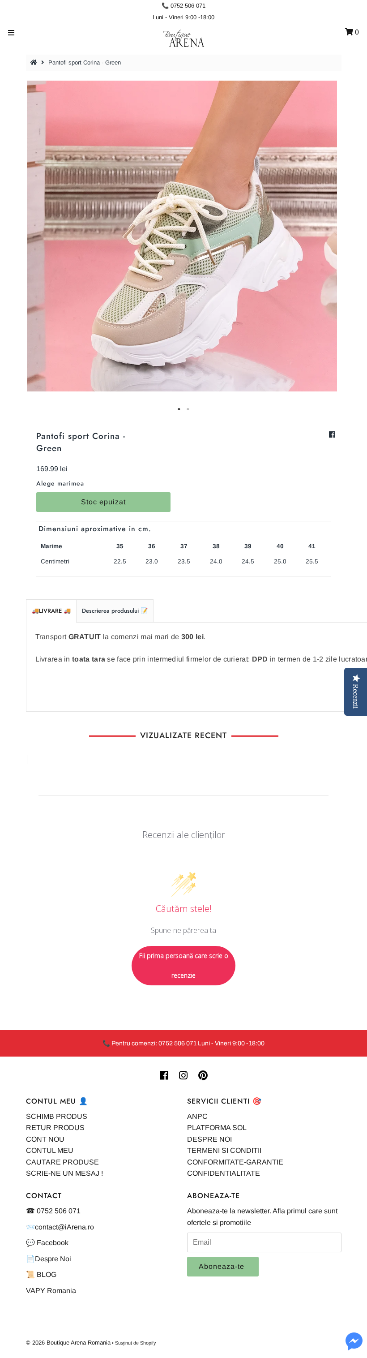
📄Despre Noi (48, 1259)
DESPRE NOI (209, 1139)
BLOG (46, 1274)
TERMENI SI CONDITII (224, 1150)
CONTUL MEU (49, 1150)
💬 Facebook (47, 1242)
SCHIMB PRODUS (56, 1116)
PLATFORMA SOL (217, 1127)
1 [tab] (179, 409)
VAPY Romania (51, 1290)
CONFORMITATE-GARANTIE (235, 1162)
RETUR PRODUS (55, 1127)
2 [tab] (188, 409)
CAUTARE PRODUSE (62, 1162)
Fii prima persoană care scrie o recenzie (183, 965)
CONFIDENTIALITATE (223, 1173)
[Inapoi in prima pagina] (34, 62)
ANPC (197, 1116)
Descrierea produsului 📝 (115, 610)
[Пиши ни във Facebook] (354, 1346)
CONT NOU (45, 1139)
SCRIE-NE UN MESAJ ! (64, 1173)
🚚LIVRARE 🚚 (51, 610)
